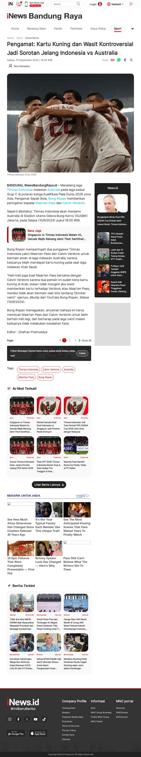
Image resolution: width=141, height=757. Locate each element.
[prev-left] (60, 340)
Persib (58, 28)
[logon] (10, 4)
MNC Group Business (101, 712)
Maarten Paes (45, 203)
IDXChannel (122, 717)
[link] (112, 60)
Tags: (10, 368)
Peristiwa (76, 28)
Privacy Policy (69, 730)
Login (93, 4)
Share (105, 60)
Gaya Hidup (98, 28)
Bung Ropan (57, 198)
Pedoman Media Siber (72, 717)
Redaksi (66, 712)
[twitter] (131, 60)
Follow (82, 353)
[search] (78, 4)
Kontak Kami (68, 734)
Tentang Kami (68, 708)
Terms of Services (70, 726)
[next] (79, 340)
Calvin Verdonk (74, 203)
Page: (10, 340)
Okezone (120, 708)
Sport (117, 28)
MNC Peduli (96, 721)
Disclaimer (67, 721)
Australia (53, 190)
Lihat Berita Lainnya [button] (47, 484)
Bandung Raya (36, 28)
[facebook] (125, 60)
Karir (93, 708)
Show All (86, 340)
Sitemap (66, 739)
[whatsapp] (119, 60)
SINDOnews (122, 712)
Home (15, 28)
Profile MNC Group (100, 717)
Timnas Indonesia (20, 190)
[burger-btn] (131, 4)
